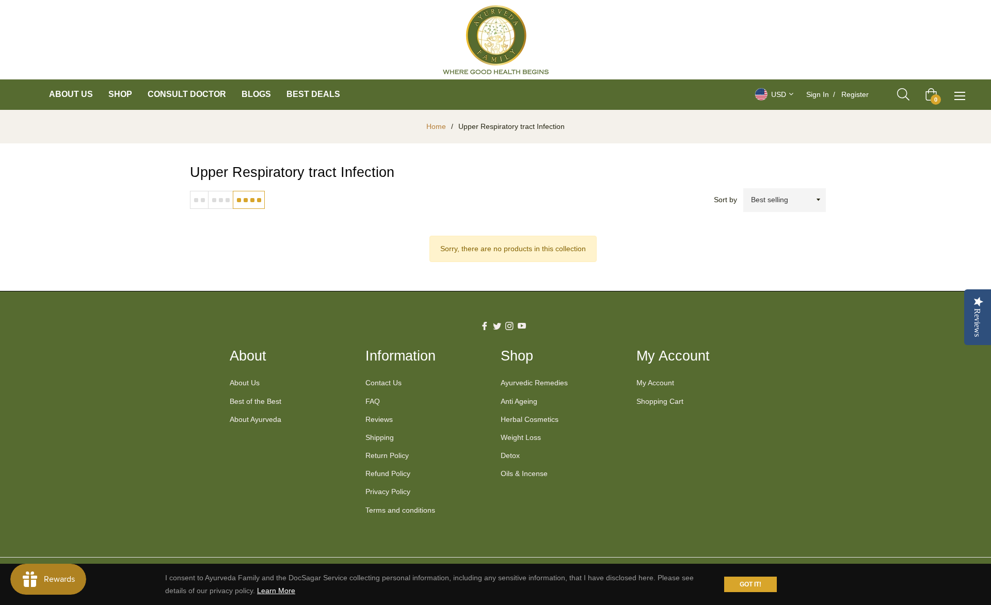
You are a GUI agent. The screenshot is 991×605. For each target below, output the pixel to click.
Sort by (725, 199)
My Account (655, 383)
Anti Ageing (519, 401)
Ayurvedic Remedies (534, 383)
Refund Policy (387, 473)
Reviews (379, 419)
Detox (510, 455)
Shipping (379, 437)
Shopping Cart (659, 401)
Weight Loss (521, 437)
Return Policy (387, 455)
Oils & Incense (524, 473)
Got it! (750, 584)
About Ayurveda (255, 419)
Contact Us (383, 383)
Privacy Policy (387, 491)
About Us (245, 383)
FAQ (372, 401)
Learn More (276, 590)
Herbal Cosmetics (529, 419)
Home (436, 126)
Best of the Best (255, 401)
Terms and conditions (400, 510)
